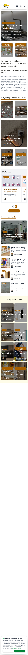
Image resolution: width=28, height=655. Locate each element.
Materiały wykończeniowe (9, 23)
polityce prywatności (16, 648)
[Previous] (12, 206)
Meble (5, 232)
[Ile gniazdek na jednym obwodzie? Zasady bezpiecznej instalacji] (14, 133)
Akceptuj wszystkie (20, 651)
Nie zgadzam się (8, 651)
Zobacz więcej (14, 210)
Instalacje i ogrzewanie (7, 45)
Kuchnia (4, 310)
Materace (6, 176)
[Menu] (17, 6)
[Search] (21, 6)
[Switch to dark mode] (24, 6)
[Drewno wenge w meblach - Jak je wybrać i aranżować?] (14, 232)
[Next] (16, 206)
